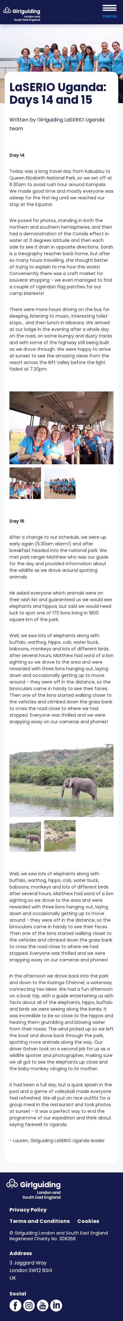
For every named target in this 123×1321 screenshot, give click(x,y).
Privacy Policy (28, 1209)
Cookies (88, 1221)
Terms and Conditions (39, 1221)
